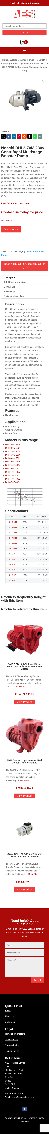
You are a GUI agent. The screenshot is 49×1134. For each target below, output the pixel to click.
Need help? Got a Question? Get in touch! (24, 266)
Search (24, 32)
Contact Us (10, 1022)
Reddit (24, 136)
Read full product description (15, 203)
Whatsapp (35, 136)
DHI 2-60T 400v (12, 468)
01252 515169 (28, 929)
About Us (9, 1016)
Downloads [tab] (9, 287)
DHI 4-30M (13, 538)
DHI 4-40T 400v (12, 479)
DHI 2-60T (12, 559)
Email (40, 136)
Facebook (8, 136)
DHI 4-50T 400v (12, 482)
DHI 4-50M (13, 549)
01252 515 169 (16, 1094)
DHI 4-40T (12, 575)
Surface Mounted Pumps (22, 60)
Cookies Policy (12, 1045)
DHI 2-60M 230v (12, 448)
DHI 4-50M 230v (12, 462)
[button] (43, 80)
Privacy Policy (11, 1040)
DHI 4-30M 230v (12, 455)
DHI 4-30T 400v (12, 475)
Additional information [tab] (15, 282)
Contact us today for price (22, 212)
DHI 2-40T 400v (12, 465)
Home (5, 60)
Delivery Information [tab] (14, 296)
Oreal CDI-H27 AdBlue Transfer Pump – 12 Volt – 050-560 (24, 855)
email (38, 929)
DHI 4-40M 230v (12, 458)
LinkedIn (14, 136)
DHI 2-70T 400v (12, 472)
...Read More (19, 687)
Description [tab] (9, 278)
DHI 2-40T (12, 554)
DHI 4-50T (12, 580)
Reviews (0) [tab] (9, 291)
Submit (37, 980)
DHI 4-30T (12, 570)
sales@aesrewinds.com (27, 3)
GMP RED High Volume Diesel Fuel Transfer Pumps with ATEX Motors (24, 666)
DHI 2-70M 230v (12, 451)
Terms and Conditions (15, 1034)
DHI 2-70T (12, 565)
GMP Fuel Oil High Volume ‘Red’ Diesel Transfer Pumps (24, 761)
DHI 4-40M (13, 543)
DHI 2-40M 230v (12, 444)
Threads (29, 136)
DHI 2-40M (13, 522)
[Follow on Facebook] (24, 1109)
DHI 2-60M (13, 527)
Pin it (19, 136)
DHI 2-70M (13, 533)
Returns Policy (12, 1051)
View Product (24, 702)
